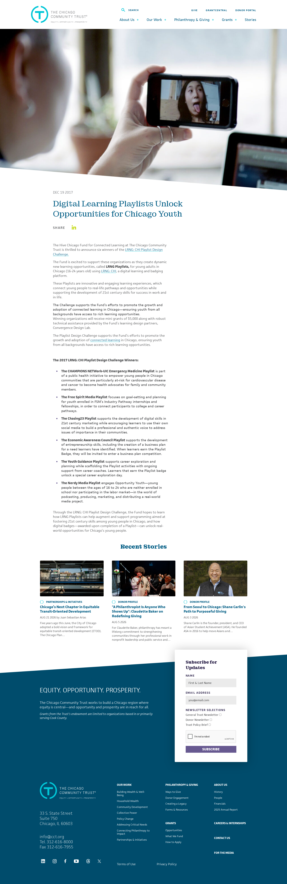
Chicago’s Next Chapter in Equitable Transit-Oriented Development (69, 609)
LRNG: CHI (108, 271)
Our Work (124, 785)
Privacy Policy (167, 864)
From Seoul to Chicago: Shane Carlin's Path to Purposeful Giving (215, 609)
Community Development (132, 807)
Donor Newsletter (197, 719)
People (218, 798)
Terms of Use (126, 864)
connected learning (105, 340)
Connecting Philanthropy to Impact (133, 832)
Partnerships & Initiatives (64, 602)
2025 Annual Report (226, 809)
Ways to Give (173, 792)
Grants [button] (227, 19)
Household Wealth (128, 801)
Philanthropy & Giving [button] (192, 19)
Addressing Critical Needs (132, 824)
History (218, 792)
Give (194, 10)
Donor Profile (128, 602)
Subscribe (211, 749)
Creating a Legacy (176, 803)
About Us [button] (127, 19)
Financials (220, 803)
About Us (220, 785)
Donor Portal (245, 10)
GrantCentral (216, 10)
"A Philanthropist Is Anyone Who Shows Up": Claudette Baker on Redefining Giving (138, 611)
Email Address (198, 692)
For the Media (224, 853)
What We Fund (174, 836)
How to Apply (173, 842)
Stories (250, 20)
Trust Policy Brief (197, 724)
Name (190, 675)
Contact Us (222, 838)
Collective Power (127, 813)
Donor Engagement (177, 798)
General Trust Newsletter (202, 714)
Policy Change (125, 819)
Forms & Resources (176, 809)
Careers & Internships (230, 823)
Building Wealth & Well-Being (131, 793)
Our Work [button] (154, 19)
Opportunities (173, 830)
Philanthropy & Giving (181, 785)
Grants (170, 823)
